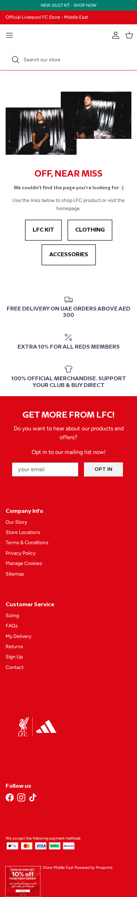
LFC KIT (43, 230)
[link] (22, 881)
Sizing (12, 616)
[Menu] (9, 35)
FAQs (12, 626)
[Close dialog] (41, 870)
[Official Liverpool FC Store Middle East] (68, 34)
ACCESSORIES (68, 255)
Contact (15, 667)
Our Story (16, 522)
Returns (14, 647)
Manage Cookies (24, 563)
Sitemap (15, 574)
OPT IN (103, 469)
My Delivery (18, 636)
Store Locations (23, 532)
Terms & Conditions (27, 543)
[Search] (15, 59)
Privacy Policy (20, 553)
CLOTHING (90, 230)
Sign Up (14, 657)
